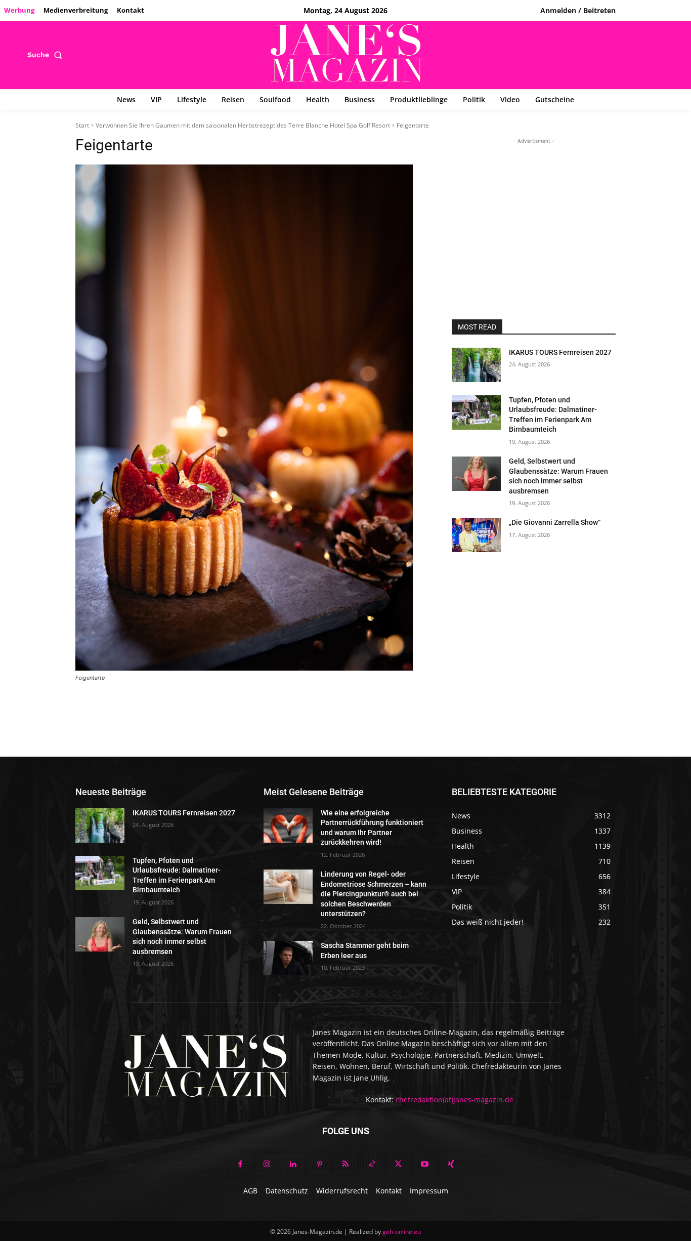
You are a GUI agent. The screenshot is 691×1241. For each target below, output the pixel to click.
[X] (398, 1164)
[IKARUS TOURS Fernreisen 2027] (476, 365)
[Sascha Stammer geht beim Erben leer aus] (288, 958)
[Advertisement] (534, 209)
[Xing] (450, 1164)
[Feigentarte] (251, 417)
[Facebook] (240, 1164)
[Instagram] (266, 1164)
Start (82, 125)
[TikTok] (371, 1164)
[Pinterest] (319, 1164)
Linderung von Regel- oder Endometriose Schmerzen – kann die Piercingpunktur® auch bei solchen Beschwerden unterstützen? (373, 894)
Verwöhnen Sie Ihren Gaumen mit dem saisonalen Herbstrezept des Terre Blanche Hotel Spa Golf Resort (243, 125)
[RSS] (345, 1164)
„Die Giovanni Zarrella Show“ (554, 522)
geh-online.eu (401, 1231)
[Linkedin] (293, 1164)
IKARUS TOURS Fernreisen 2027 (560, 352)
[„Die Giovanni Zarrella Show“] (476, 535)
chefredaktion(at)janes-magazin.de (454, 1099)
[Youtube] (424, 1164)
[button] (46, 54)
